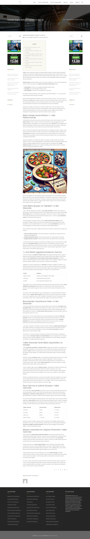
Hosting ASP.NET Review (11, 504)
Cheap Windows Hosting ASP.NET (33, 496)
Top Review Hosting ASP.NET (12, 524)
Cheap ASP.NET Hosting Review (32, 518)
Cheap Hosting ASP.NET (50, 510)
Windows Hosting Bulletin (50, 516)
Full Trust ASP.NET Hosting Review (13, 513)
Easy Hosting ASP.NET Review (12, 499)
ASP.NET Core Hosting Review (12, 502)
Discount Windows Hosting (32, 510)
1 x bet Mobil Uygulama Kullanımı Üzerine (34, 54)
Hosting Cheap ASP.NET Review (13, 507)
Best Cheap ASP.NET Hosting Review (33, 513)
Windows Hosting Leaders (51, 518)
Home (64, 19)
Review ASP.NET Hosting (50, 513)
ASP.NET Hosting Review (11, 518)
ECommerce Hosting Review (51, 507)
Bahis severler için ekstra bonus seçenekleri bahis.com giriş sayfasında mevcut (13, 84)
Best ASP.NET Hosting (50, 499)
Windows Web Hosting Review (32, 516)
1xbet (57, 93)
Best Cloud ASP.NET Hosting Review (14, 510)
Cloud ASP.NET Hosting (50, 504)
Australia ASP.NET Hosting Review (33, 507)
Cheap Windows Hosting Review (13, 521)
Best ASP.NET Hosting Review (32, 521)
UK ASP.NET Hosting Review (32, 504)
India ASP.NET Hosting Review (32, 499)
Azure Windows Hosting (50, 496)
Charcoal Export (30, 502)
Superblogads (40, 535)
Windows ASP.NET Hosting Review (52, 521)
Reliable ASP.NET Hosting (52, 535)
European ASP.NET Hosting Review (13, 516)
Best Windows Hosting (50, 502)
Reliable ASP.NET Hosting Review (13, 496)
